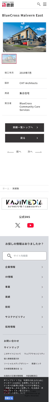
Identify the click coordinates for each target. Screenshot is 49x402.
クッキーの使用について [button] (14, 393)
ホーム (6, 188)
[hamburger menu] (44, 4)
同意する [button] (9, 398)
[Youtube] (30, 225)
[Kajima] (8, 4)
